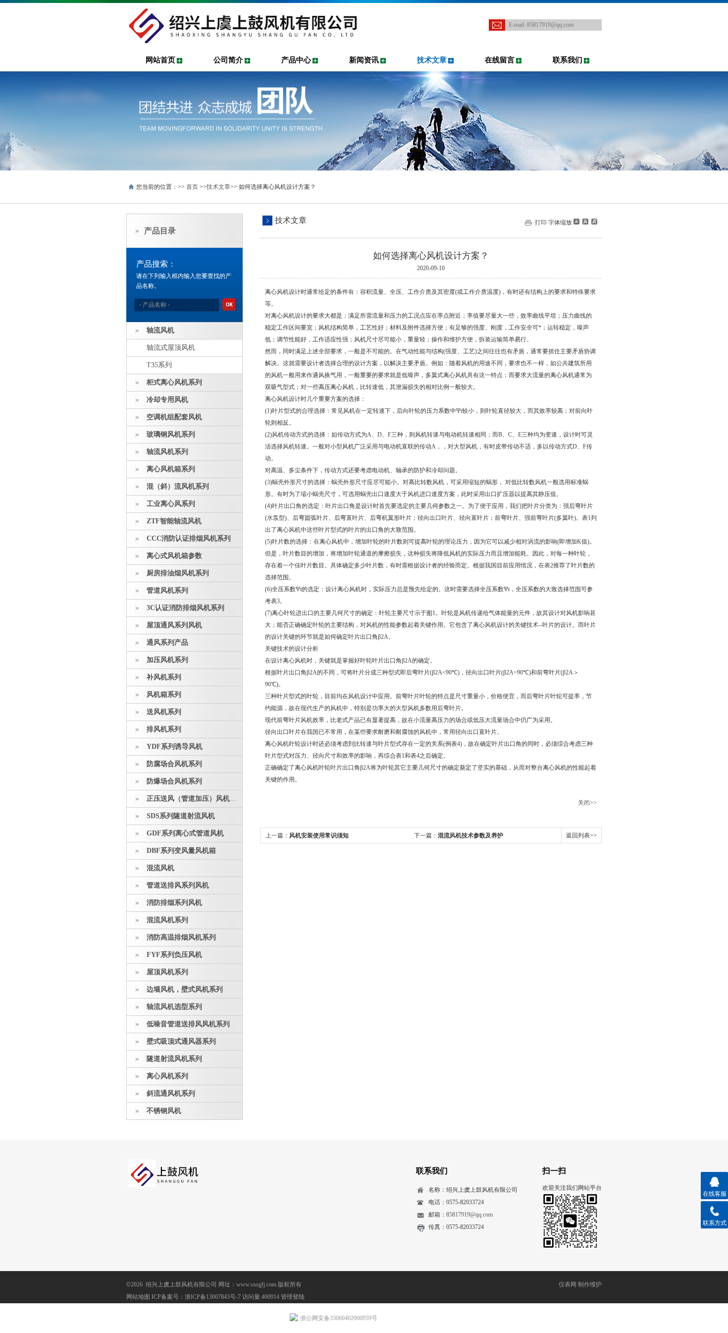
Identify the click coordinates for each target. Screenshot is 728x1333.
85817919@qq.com (550, 24)
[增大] (593, 221)
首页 (192, 186)
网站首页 (160, 60)
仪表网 (567, 1284)
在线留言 (500, 60)
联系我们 (567, 60)
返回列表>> (581, 835)
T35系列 (159, 365)
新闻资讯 (364, 60)
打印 (541, 222)
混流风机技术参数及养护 (470, 835)
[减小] (576, 221)
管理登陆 (293, 1296)
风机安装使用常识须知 (319, 835)
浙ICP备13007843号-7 (213, 1296)
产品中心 (296, 60)
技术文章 (432, 60)
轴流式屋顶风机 (171, 347)
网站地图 (138, 1296)
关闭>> (587, 802)
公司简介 (228, 60)
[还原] (585, 221)
